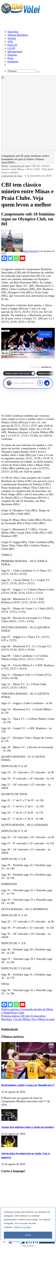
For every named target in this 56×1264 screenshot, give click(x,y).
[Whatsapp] (16, 258)
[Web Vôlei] (20, 12)
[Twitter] (10, 258)
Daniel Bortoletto (30, 251)
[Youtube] (22, 258)
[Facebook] (4, 258)
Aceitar (28, 1235)
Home (4, 165)
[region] (28, 1224)
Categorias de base (19, 165)
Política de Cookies (22, 1227)
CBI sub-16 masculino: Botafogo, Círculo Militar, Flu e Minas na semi (28, 1017)
